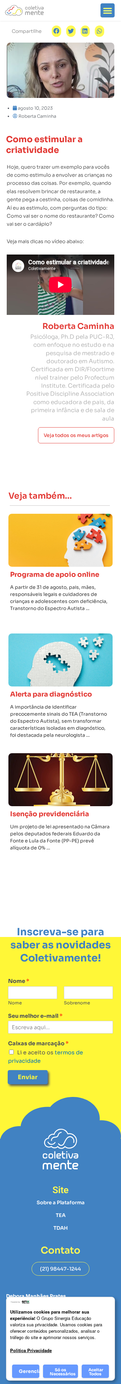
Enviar (28, 1077)
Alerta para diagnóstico (51, 694)
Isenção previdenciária (49, 814)
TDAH (60, 1228)
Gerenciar (29, 1371)
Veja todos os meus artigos (76, 435)
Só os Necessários (63, 1371)
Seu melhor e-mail (35, 1016)
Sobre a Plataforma (61, 1203)
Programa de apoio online (54, 574)
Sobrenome (77, 1003)
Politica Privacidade (31, 1350)
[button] (107, 10)
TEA (61, 1215)
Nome (18, 981)
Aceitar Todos (95, 1371)
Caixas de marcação (38, 1043)
